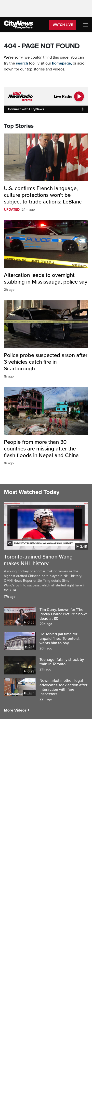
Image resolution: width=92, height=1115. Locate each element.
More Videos (15, 710)
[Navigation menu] (86, 24)
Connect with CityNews (26, 109)
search (22, 63)
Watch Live (63, 25)
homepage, (62, 63)
